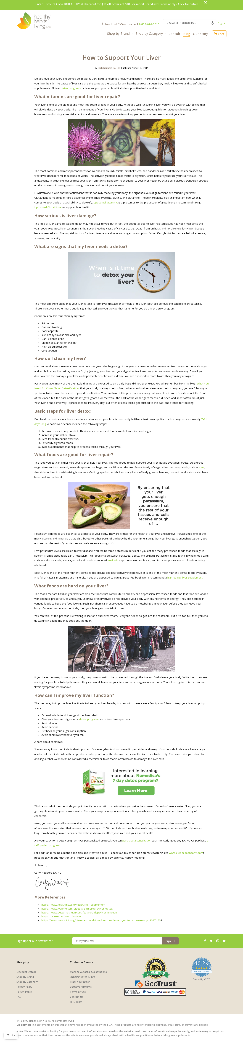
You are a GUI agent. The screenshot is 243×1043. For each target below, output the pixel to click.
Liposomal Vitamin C (105, 202)
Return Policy (24, 991)
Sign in (222, 23)
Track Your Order (80, 981)
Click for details (188, 4)
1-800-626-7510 (149, 24)
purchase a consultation (136, 840)
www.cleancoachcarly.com (186, 852)
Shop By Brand (25, 977)
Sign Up (170, 941)
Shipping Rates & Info (82, 977)
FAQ (19, 996)
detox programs (71, 88)
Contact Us (76, 996)
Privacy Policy (24, 986)
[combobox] (189, 22)
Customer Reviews (81, 986)
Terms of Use (78, 991)
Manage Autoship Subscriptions (88, 972)
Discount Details (26, 972)
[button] (212, 22)
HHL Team (76, 1001)
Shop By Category (27, 981)
